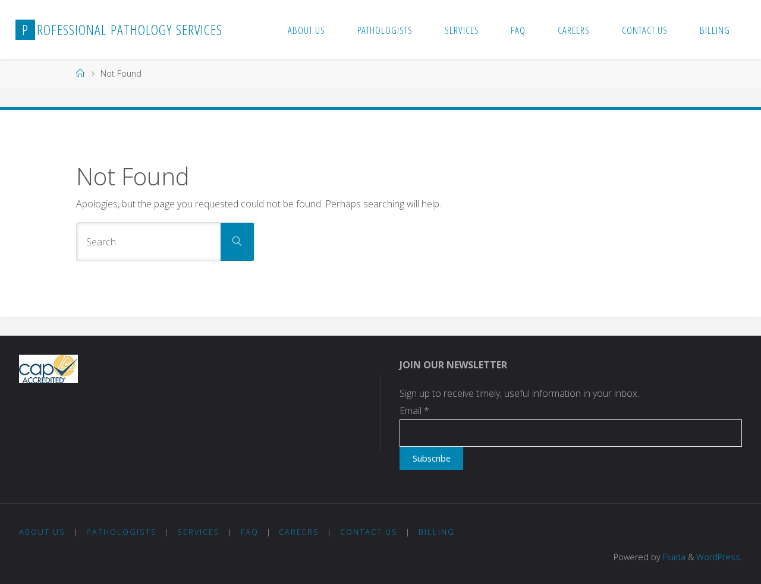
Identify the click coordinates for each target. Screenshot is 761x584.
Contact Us (369, 531)
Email (414, 410)
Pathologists (121, 531)
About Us (42, 531)
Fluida (673, 557)
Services (198, 531)
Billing (437, 531)
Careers (299, 531)
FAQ (250, 531)
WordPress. (719, 557)
